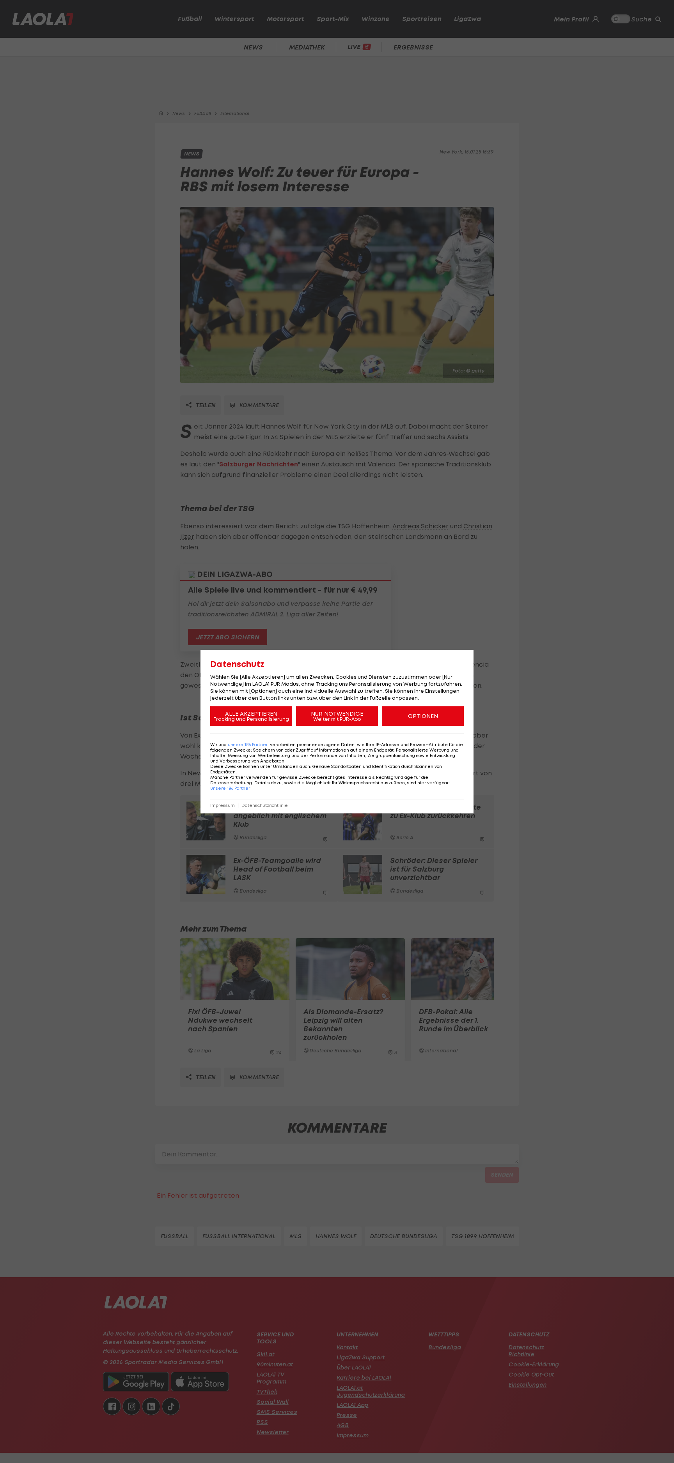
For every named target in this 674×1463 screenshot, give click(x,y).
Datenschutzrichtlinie (264, 805)
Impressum (222, 805)
